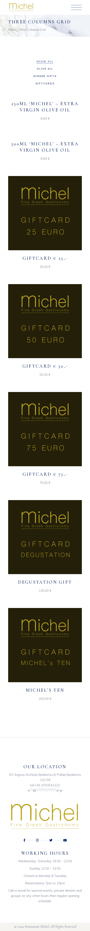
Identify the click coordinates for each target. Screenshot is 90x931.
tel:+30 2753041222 (45, 785)
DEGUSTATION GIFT (45, 582)
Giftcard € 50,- (45, 366)
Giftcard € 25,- (45, 258)
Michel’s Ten (45, 690)
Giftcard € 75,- (45, 474)
